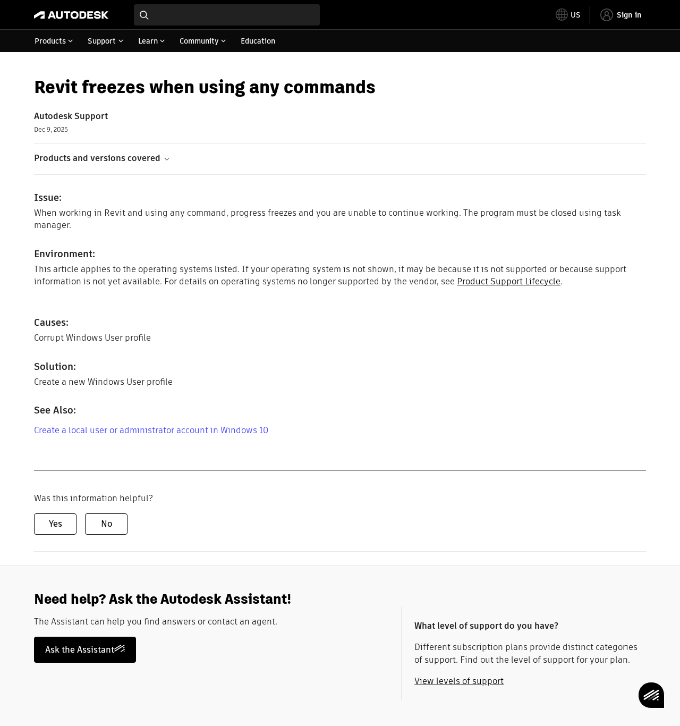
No (106, 524)
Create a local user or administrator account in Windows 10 (151, 430)
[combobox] (227, 15)
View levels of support (459, 681)
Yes (55, 524)
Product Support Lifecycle (508, 281)
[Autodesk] (71, 15)
